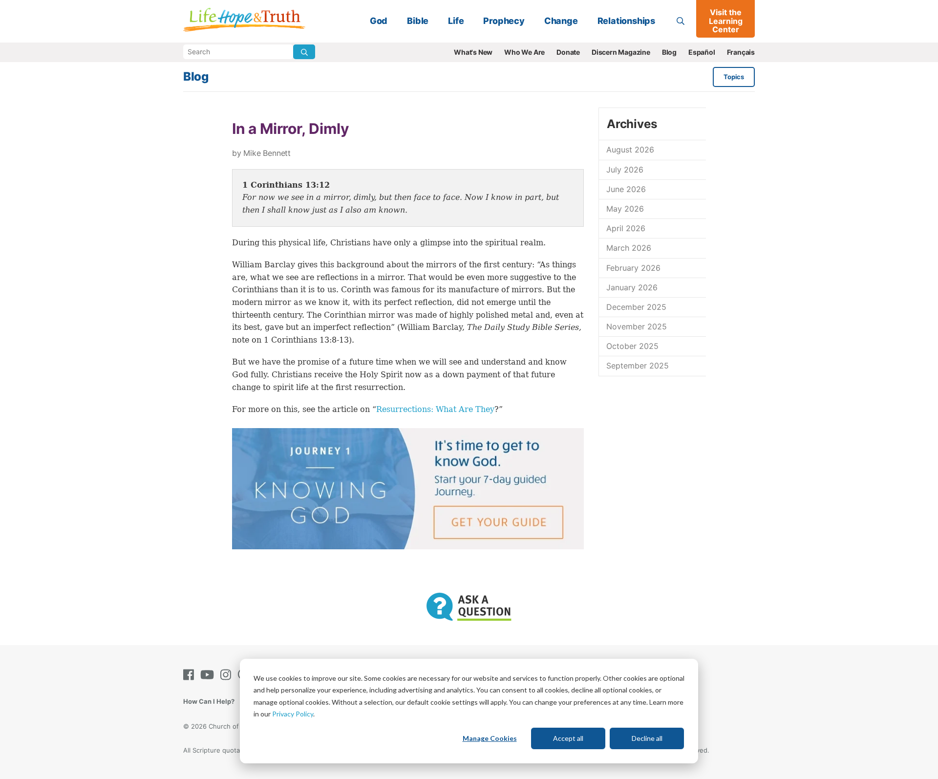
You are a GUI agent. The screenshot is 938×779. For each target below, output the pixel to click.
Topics (734, 77)
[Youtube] (209, 675)
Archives (632, 124)
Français (741, 52)
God (378, 21)
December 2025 (636, 307)
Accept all (568, 738)
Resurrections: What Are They (435, 409)
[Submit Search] (304, 51)
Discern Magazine (621, 52)
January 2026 (632, 287)
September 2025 (637, 365)
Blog (669, 52)
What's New (473, 52)
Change (561, 21)
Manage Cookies (490, 738)
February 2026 (633, 268)
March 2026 (628, 248)
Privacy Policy (292, 714)
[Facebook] (190, 675)
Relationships (626, 21)
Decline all (647, 738)
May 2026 (625, 209)
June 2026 (626, 189)
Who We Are (524, 52)
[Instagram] (227, 675)
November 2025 (636, 326)
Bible (417, 21)
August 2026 (630, 149)
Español (701, 52)
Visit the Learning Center (726, 20)
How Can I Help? (208, 701)
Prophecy (503, 21)
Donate (568, 52)
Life (456, 21)
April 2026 (625, 228)
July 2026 (624, 169)
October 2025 (632, 346)
